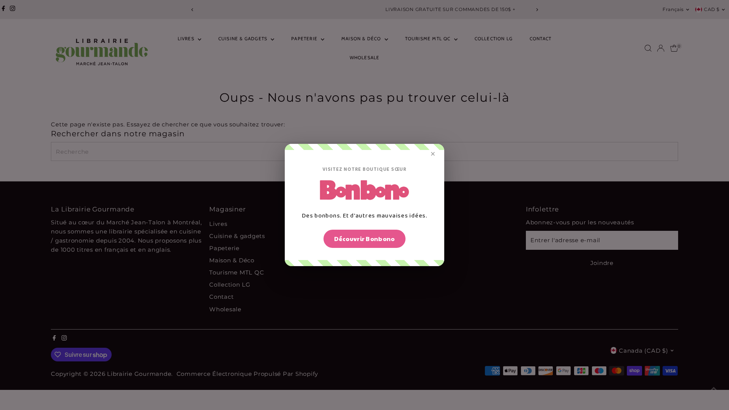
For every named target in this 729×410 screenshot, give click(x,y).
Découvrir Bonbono (364, 239)
